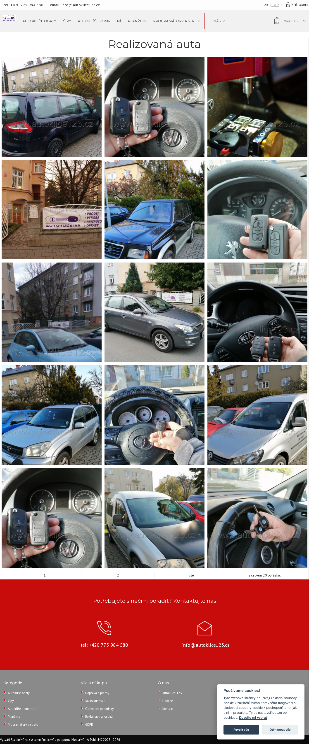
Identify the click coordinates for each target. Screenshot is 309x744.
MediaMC (77, 739)
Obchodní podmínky (99, 709)
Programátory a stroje (23, 724)
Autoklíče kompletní (22, 709)
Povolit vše (241, 729)
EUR (275, 4)
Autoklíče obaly (19, 693)
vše (191, 575)
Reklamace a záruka (99, 716)
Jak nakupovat (95, 701)
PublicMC (48, 739)
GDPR (89, 724)
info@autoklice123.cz (81, 4)
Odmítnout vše (280, 729)
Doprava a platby (97, 693)
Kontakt (168, 709)
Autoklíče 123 (172, 693)
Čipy (11, 701)
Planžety (14, 716)
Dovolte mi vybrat (253, 717)
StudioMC (17, 739)
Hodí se (167, 701)
